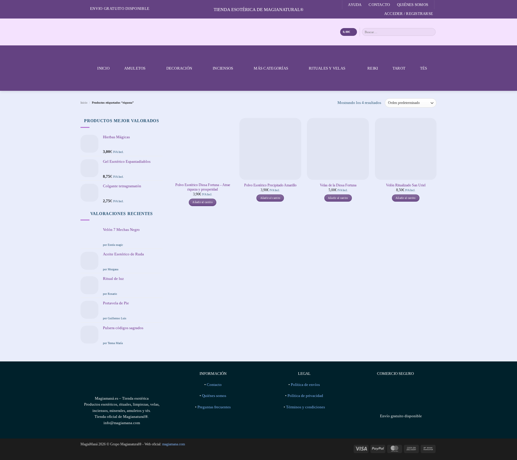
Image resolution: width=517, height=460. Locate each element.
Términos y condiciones (305, 407)
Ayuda (354, 4)
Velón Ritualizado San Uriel (405, 185)
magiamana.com (173, 444)
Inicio (103, 68)
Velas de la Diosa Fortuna (338, 185)
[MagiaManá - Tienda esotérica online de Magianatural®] (258, 32)
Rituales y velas (327, 68)
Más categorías (271, 68)
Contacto (379, 4)
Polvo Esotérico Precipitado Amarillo (270, 185)
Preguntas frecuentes (214, 407)
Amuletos (135, 68)
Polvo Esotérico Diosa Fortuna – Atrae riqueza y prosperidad (202, 187)
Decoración (179, 68)
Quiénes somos (412, 4)
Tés (423, 68)
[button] (409, 13)
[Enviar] (431, 32)
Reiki (372, 68)
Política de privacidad (305, 396)
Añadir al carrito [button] (202, 202)
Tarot (399, 68)
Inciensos (223, 68)
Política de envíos (305, 385)
